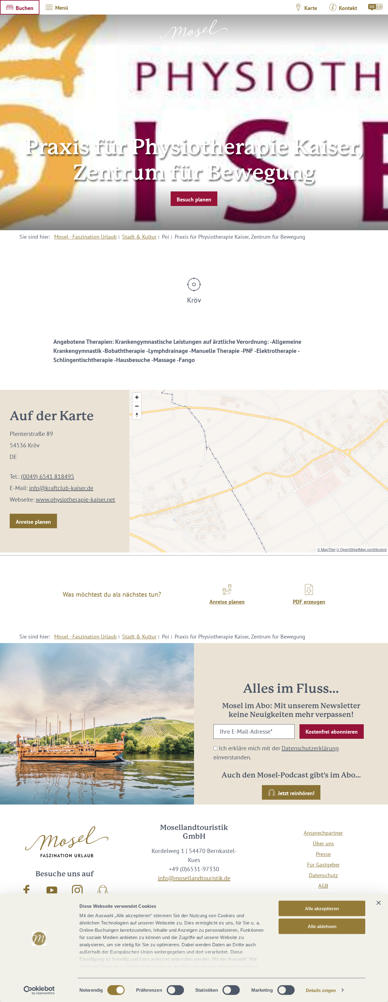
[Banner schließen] (378, 903)
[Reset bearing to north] (136, 414)
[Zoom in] (136, 397)
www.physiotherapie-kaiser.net (75, 499)
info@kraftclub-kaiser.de (61, 488)
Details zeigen (321, 990)
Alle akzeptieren (322, 908)
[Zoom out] (136, 406)
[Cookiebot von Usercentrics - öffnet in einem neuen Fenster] (39, 990)
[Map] (258, 471)
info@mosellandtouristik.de (194, 878)
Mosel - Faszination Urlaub (85, 236)
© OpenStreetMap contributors (361, 549)
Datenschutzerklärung (310, 748)
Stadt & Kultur (139, 236)
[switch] (175, 990)
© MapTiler (326, 549)
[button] (19, 7)
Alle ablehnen (322, 926)
